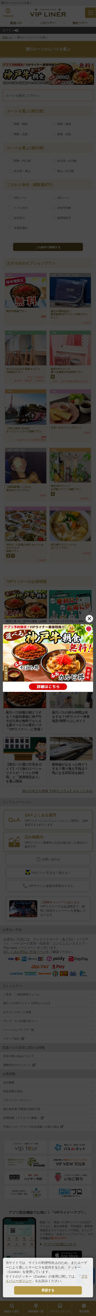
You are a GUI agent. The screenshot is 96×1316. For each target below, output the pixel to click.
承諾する (48, 1290)
